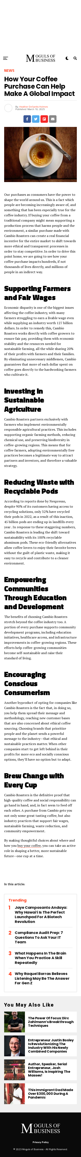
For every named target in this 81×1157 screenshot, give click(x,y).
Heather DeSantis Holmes (33, 107)
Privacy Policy (41, 1142)
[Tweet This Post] (35, 119)
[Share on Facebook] (27, 119)
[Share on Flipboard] (44, 119)
